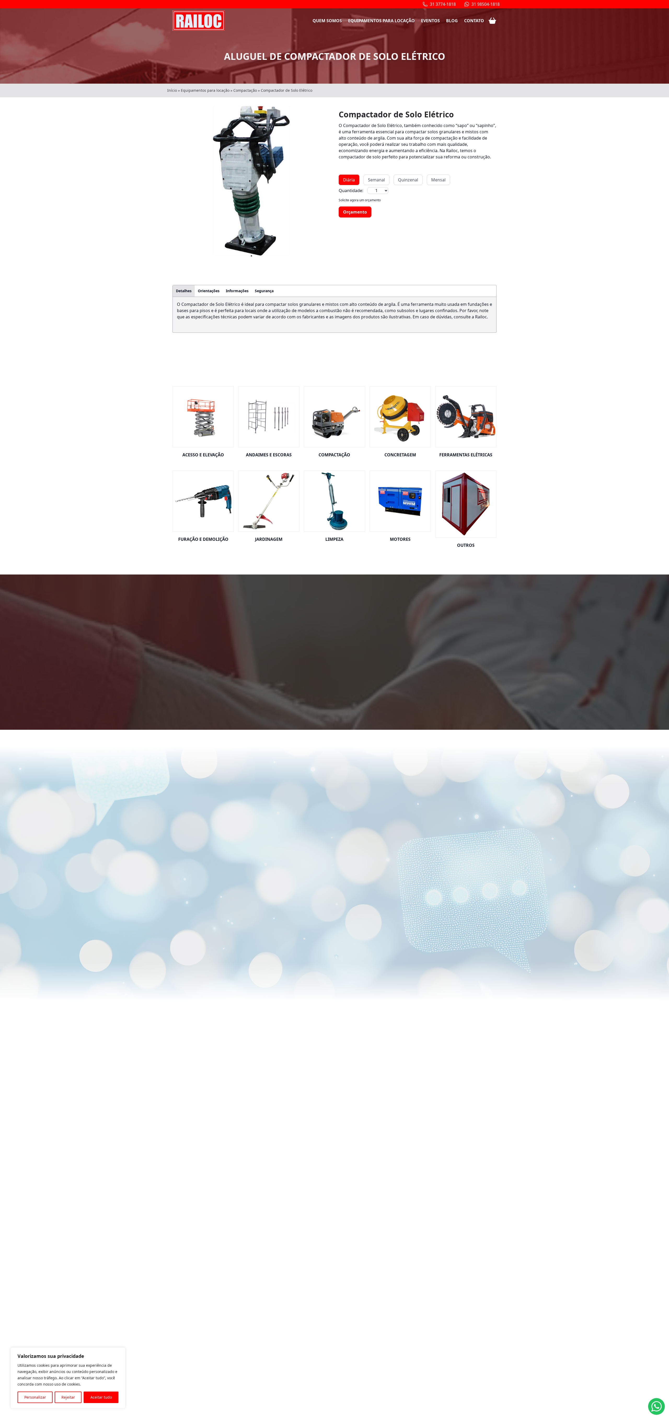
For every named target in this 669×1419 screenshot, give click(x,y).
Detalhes (184, 290)
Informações (237, 290)
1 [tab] (251, 255)
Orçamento (355, 212)
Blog (452, 21)
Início (172, 90)
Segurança (264, 290)
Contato (474, 21)
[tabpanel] (251, 181)
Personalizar (35, 1397)
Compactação (245, 90)
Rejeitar (68, 1397)
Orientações (209, 290)
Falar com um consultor (327, 675)
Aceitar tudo (101, 1397)
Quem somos (327, 21)
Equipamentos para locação (381, 21)
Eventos (430, 21)
